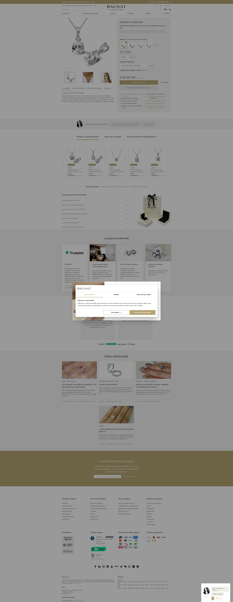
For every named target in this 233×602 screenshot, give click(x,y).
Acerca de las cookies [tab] (144, 294)
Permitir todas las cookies (142, 312)
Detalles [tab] (116, 294)
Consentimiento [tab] (89, 294)
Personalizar (115, 312)
